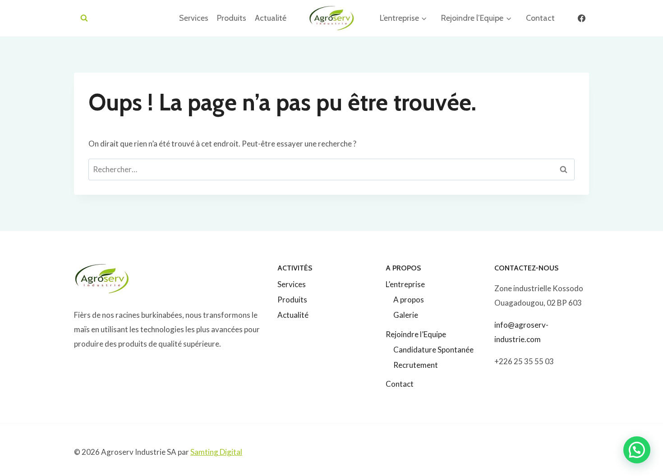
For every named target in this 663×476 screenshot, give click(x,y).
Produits (231, 18)
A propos (408, 299)
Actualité (270, 18)
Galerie (405, 315)
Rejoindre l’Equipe (416, 334)
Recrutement (415, 365)
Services (193, 18)
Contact (540, 18)
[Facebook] (581, 18)
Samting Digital (216, 452)
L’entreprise (405, 284)
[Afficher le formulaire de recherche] (84, 18)
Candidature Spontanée (433, 349)
